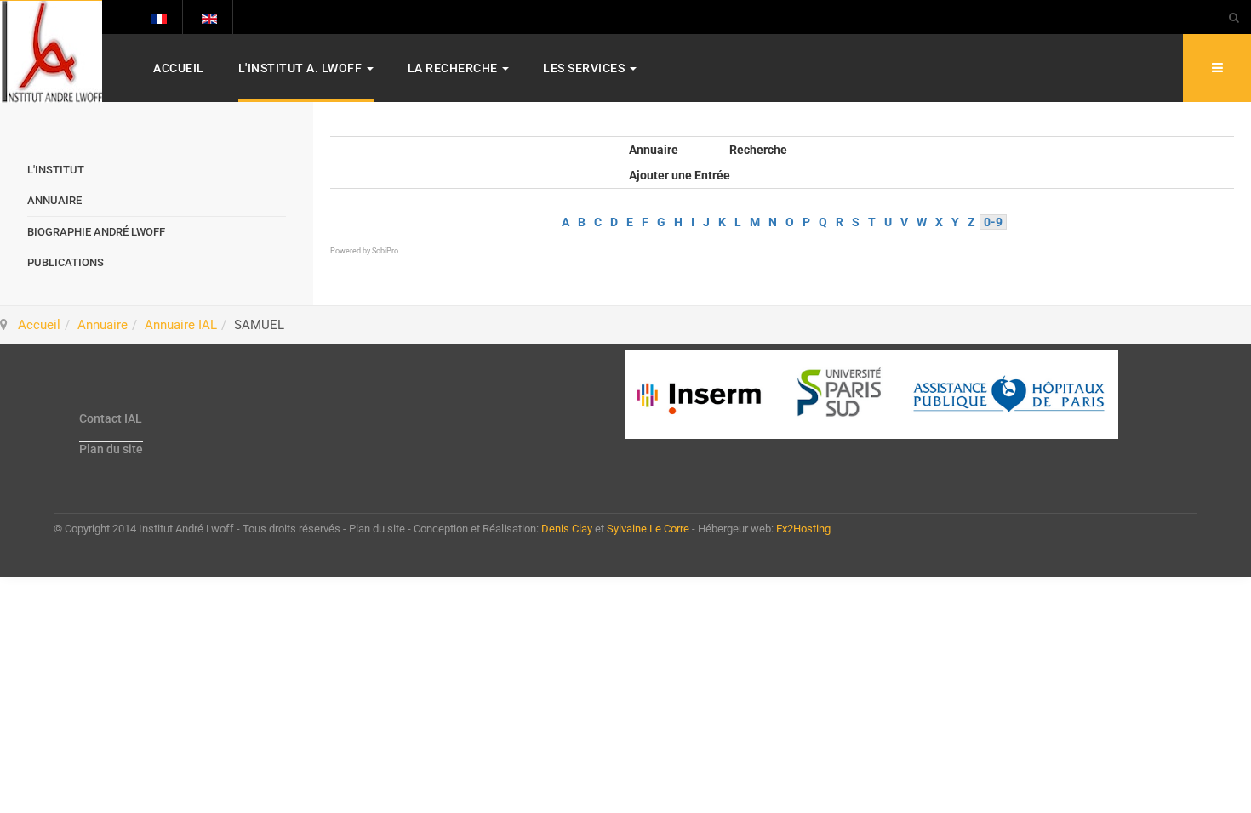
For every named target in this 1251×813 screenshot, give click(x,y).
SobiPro (385, 251)
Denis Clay (566, 528)
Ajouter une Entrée (679, 175)
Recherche (758, 149)
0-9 (993, 222)
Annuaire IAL (181, 325)
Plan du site (111, 449)
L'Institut (55, 169)
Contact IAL (110, 418)
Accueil (178, 68)
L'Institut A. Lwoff (301, 68)
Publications (65, 262)
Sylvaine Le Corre (648, 528)
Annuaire (653, 149)
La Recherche (454, 68)
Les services (585, 68)
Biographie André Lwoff (96, 231)
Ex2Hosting (803, 528)
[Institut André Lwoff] (51, 51)
